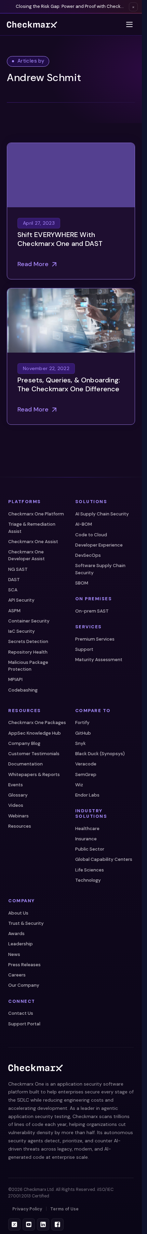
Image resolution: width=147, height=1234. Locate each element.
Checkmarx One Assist (33, 541)
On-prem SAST (92, 611)
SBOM (81, 583)
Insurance (86, 839)
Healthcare (87, 828)
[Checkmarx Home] (32, 24)
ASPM (14, 611)
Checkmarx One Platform (36, 514)
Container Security (29, 621)
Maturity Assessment (98, 659)
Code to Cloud (91, 535)
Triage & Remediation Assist (31, 527)
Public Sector (89, 849)
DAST (14, 579)
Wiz (79, 785)
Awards (16, 933)
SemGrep (85, 774)
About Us (18, 913)
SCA (12, 590)
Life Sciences (89, 870)
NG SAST (18, 569)
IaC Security (21, 631)
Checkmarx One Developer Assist (26, 555)
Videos (15, 805)
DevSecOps (88, 555)
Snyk (80, 743)
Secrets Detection (28, 641)
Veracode (85, 764)
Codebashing (23, 690)
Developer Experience (99, 545)
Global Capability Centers (103, 859)
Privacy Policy (27, 1209)
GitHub (83, 733)
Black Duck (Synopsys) (100, 754)
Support (84, 649)
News (14, 954)
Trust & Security (26, 923)
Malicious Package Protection (28, 665)
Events (15, 785)
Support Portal (24, 1024)
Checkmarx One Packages (37, 722)
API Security (21, 600)
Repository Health (28, 652)
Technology (88, 880)
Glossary (18, 795)
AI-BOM (83, 524)
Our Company (23, 985)
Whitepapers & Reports (34, 774)
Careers (17, 975)
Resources (19, 826)
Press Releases (24, 965)
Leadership (20, 944)
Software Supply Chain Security (100, 569)
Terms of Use (64, 1209)
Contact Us (20, 1013)
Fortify (82, 722)
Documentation (25, 764)
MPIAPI (15, 679)
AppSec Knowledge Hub (34, 733)
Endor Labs (87, 795)
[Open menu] (129, 24)
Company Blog (24, 743)
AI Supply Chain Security (102, 514)
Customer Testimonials (33, 754)
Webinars (18, 816)
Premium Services (95, 639)
